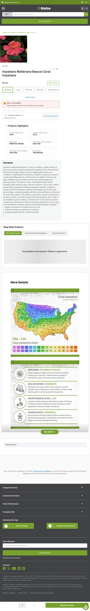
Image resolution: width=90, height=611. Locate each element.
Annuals (34, 32)
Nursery (21, 32)
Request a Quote (67, 605)
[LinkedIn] (20, 569)
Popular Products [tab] (58, 233)
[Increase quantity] (34, 605)
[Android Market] (67, 528)
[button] (11, 2)
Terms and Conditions (42, 471)
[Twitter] (9, 569)
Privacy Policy (22, 593)
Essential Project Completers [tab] (36, 233)
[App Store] (23, 528)
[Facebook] (5, 569)
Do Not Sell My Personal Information (42, 593)
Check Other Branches (51, 116)
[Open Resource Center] (86, 607)
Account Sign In (45, 21)
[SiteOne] (44, 9)
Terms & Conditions (9, 593)
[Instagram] (24, 569)
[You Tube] (14, 569)
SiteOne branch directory (12, 558)
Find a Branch (8, 541)
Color (27, 32)
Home (4, 32)
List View (54, 83)
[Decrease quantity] (10, 605)
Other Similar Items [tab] (13, 233)
